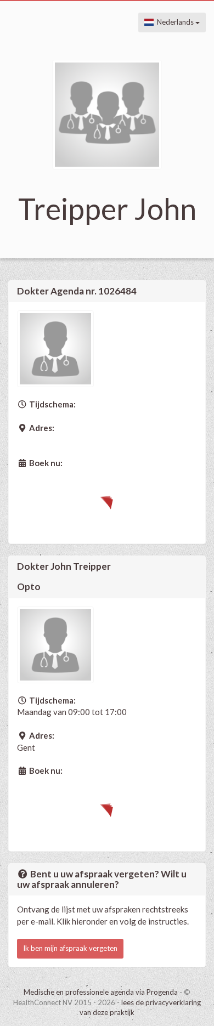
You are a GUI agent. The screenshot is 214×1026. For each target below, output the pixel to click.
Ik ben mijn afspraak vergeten (70, 948)
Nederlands (174, 22)
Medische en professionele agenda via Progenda (101, 992)
